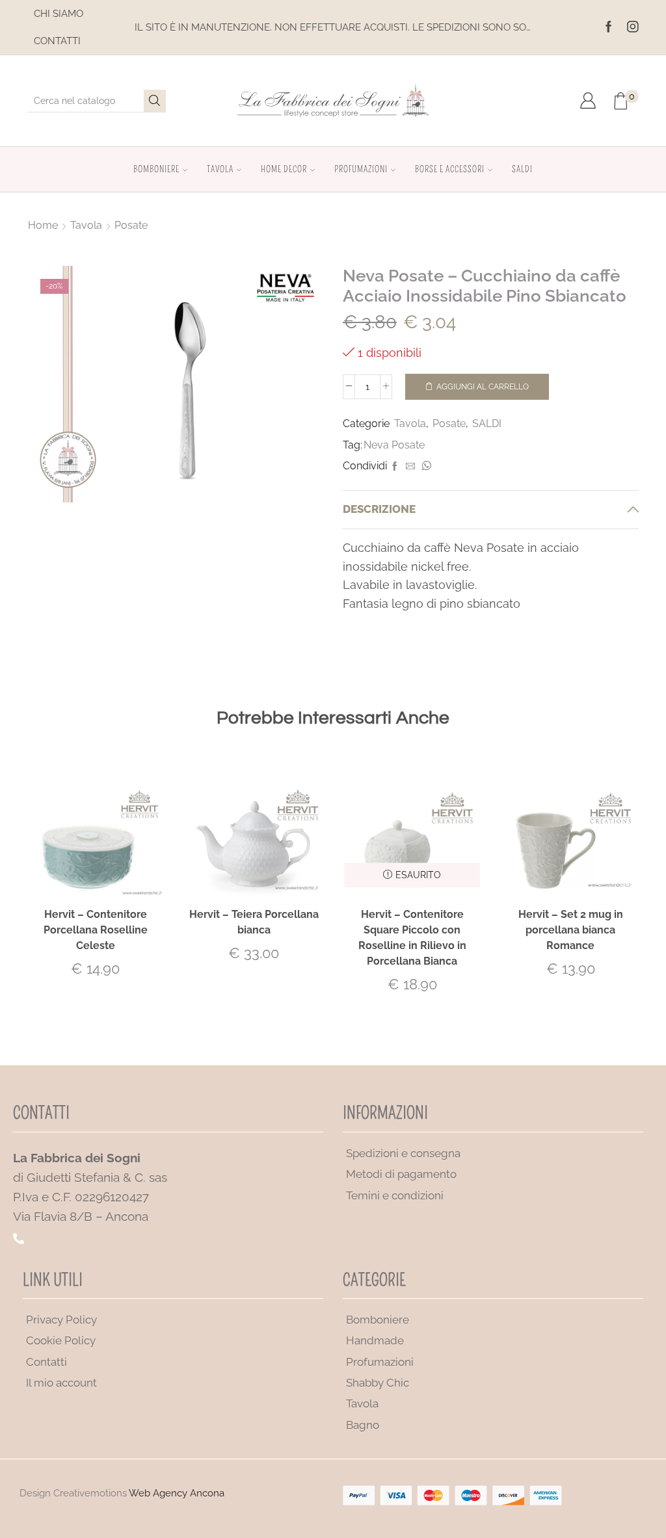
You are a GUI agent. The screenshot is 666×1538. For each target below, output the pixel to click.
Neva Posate (394, 445)
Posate (131, 225)
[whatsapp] (424, 467)
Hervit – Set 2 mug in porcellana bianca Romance (570, 930)
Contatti (57, 41)
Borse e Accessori (450, 169)
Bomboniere (156, 169)
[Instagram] (633, 27)
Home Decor (284, 169)
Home (43, 225)
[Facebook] (609, 27)
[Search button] (155, 101)
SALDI (522, 169)
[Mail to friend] (410, 467)
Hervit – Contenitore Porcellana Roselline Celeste (96, 930)
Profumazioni (361, 169)
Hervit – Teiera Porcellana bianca (254, 922)
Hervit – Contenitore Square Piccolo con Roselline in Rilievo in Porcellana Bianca (412, 937)
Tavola (220, 169)
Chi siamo (58, 14)
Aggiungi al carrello (482, 386)
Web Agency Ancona (176, 1493)
